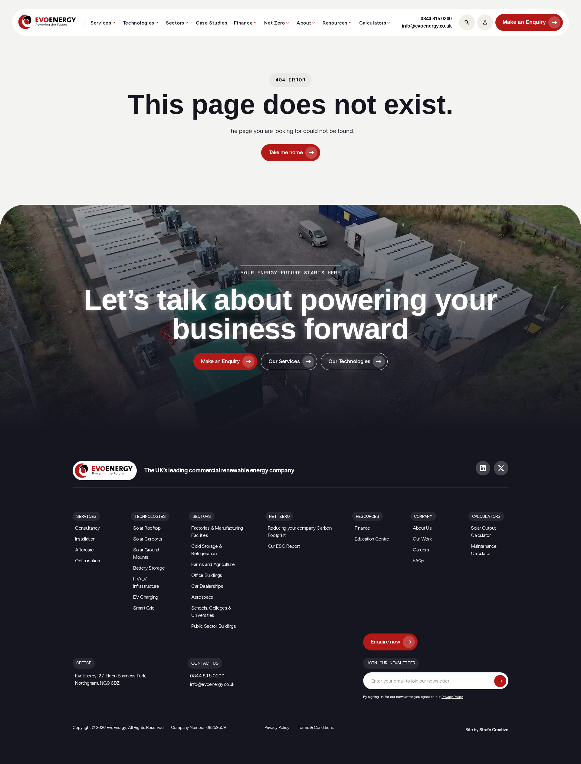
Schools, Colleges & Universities (211, 612)
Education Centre (372, 539)
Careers (421, 549)
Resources (335, 23)
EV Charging (145, 597)
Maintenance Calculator (483, 550)
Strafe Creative (493, 730)
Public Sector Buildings (213, 626)
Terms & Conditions (316, 728)
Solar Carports (147, 539)
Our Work (422, 539)
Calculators (372, 23)
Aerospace (202, 597)
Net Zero (274, 23)
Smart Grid (144, 608)
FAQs (418, 560)
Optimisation (87, 560)
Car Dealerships (207, 586)
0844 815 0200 (436, 18)
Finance (243, 23)
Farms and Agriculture (213, 564)
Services (100, 23)
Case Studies (211, 23)
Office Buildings (206, 575)
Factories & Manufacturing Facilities (217, 532)
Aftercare (84, 549)
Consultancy (87, 528)
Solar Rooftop (147, 528)
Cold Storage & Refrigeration (206, 550)
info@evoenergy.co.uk (427, 25)
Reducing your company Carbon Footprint (300, 532)
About (304, 23)
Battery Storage (149, 568)
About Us (422, 528)
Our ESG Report (284, 546)
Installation (85, 539)
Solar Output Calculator (483, 532)
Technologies (138, 23)
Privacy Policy (452, 697)
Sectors (175, 23)
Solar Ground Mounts (146, 553)
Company (423, 516)
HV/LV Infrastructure (146, 583)
